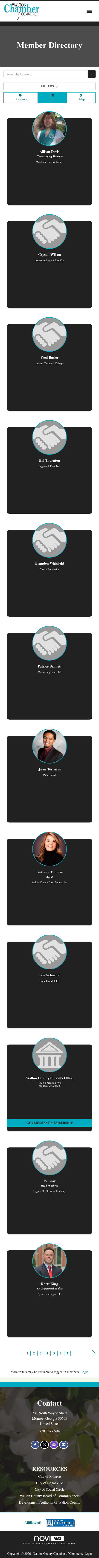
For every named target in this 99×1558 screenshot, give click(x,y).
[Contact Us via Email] (63, 1445)
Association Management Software (49, 1544)
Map (80, 99)
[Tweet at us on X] (44, 1445)
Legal (88, 1553)
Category (21, 99)
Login (84, 1371)
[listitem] (49, 160)
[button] (92, 74)
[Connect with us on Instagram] (54, 1445)
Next (94, 1357)
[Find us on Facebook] (35, 1445)
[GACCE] (60, 1523)
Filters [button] (48, 86)
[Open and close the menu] (67, 11)
